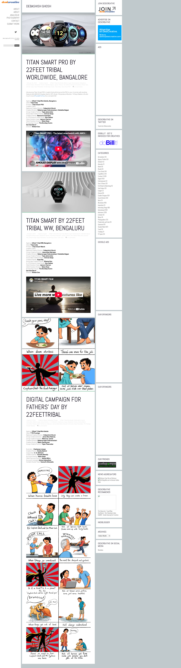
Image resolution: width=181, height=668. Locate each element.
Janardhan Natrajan (55, 235)
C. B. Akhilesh (53, 422)
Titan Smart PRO (65, 87)
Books (99, 166)
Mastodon (100, 550)
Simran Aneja (30, 87)
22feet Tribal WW (53, 234)
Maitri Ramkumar (42, 424)
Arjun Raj (61, 234)
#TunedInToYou (39, 96)
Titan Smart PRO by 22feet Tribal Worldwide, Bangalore (57, 69)
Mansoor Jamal (51, 424)
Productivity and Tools (104, 222)
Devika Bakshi (82, 422)
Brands (99, 169)
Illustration (101, 203)
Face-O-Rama (101, 183)
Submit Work (13, 23)
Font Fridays (101, 188)
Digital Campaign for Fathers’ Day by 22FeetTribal (53, 407)
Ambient (100, 162)
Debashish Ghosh (39, 85)
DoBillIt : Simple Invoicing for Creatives (108, 515)
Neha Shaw (80, 235)
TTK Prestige (86, 424)
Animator (100, 164)
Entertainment (101, 181)
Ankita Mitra (77, 420)
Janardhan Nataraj (31, 424)
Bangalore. (83, 83)
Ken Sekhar (66, 85)
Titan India (58, 87)
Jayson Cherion (58, 85)
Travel (99, 229)
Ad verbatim (101, 157)
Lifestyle (100, 215)
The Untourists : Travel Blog (105, 511)
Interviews (100, 212)
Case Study (101, 171)
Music (99, 217)
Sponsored (100, 224)
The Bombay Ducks (48, 87)
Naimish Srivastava (75, 85)
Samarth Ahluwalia (68, 424)
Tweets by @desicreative (104, 126)
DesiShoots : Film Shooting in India (107, 513)
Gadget (100, 190)
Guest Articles (101, 198)
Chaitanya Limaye (62, 422)
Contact (15, 20)
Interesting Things (52, 420)
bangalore (29, 235)
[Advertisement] (109, 81)
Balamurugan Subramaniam (72, 83)
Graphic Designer (102, 195)
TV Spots (100, 234)
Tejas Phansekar (38, 87)
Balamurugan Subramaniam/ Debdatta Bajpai (77, 234)
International (101, 210)
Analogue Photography (13, 16)
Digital (46, 83)
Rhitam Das (84, 85)
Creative (41, 83)
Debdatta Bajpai (49, 85)
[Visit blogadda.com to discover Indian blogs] (109, 482)
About (16, 9)
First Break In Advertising (104, 186)
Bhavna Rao (35, 235)
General (100, 193)
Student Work (101, 227)
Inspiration (100, 205)
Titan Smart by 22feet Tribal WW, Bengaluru (55, 224)
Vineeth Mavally (30, 426)
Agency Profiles (102, 159)
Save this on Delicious (110, 478)
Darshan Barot (30, 85)
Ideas (99, 200)
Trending (100, 231)
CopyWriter (101, 174)
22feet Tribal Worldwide (56, 83)
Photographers (101, 219)
